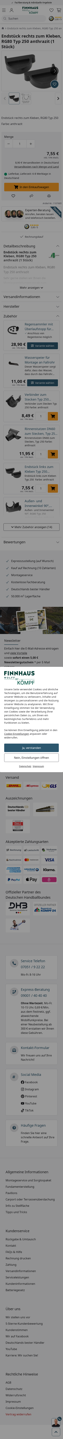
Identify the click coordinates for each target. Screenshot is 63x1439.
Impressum (38, 766)
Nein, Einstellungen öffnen (31, 758)
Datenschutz (25, 766)
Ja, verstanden (31, 748)
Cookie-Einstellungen (16, 733)
